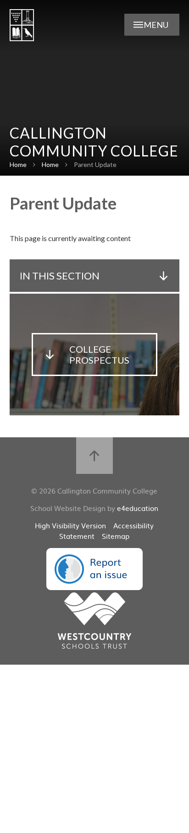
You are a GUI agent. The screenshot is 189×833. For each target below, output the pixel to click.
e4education (137, 508)
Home (18, 164)
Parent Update (95, 164)
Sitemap (115, 536)
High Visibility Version (70, 525)
